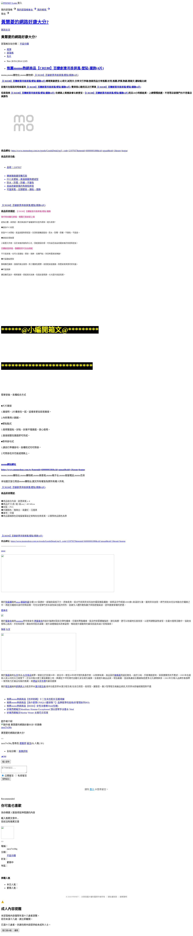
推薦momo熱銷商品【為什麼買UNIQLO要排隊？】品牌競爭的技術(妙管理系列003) (48, 702)
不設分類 (24, 44)
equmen (19, 621)
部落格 (10, 53)
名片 (9, 56)
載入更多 (6, 762)
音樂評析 (23, 751)
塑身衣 (4, 610)
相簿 (9, 49)
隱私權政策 (112, 897)
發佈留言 (6, 779)
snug (3, 551)
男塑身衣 (38, 621)
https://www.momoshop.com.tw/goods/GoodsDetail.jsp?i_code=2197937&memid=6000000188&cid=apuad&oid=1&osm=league (69, 150)
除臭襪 (8, 602)
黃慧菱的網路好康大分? (25, 21)
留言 (29, 743)
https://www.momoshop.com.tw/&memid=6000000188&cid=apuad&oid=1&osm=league (43, 469)
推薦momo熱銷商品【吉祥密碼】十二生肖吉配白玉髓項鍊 (35, 699)
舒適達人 (20, 686)
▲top (3, 756)
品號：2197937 (14, 167)
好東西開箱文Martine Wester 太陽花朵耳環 (27, 713)
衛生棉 (8, 686)
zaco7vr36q (6, 727)
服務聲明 (123, 897)
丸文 (8, 629)
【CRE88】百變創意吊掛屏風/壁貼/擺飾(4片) (56, 75)
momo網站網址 (8, 464)
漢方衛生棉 (40, 686)
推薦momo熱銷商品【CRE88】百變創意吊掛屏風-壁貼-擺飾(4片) (55, 68)
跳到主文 (5, 30)
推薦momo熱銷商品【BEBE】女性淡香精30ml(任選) (32, 706)
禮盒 (35, 681)
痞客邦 (22, 743)
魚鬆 (3, 629)
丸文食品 (27, 675)
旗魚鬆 (117, 675)
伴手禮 (42, 681)
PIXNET (75, 897)
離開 (16, 930)
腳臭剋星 (25, 602)
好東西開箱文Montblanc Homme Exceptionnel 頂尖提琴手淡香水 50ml (40, 709)
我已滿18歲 (7, 930)
